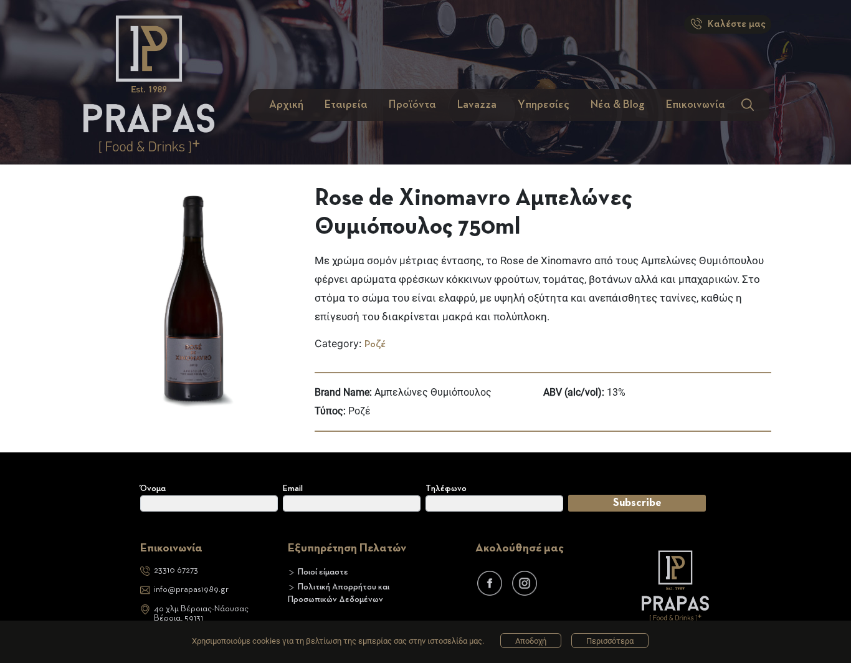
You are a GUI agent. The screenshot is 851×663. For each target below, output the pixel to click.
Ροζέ (375, 345)
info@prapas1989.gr (191, 589)
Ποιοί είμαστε (323, 572)
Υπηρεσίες (543, 104)
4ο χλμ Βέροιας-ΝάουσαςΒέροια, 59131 (201, 613)
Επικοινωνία (695, 104)
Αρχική (286, 104)
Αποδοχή (530, 641)
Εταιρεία (346, 104)
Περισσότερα (610, 641)
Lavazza (477, 104)
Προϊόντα (412, 104)
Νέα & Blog (618, 104)
